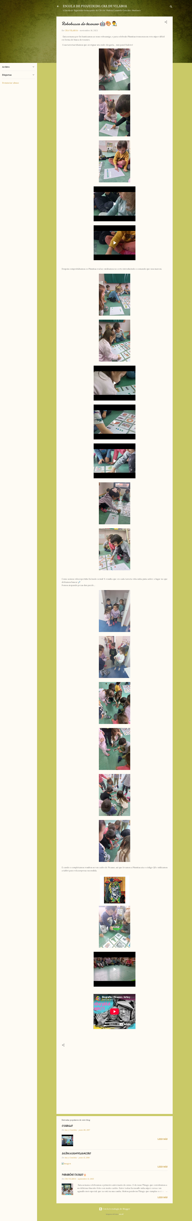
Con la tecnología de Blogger (116, 1209)
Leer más (162, 1139)
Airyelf (121, 1214)
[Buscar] (171, 7)
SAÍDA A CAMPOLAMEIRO (76, 1153)
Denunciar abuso (10, 82)
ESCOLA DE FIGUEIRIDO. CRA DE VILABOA (95, 6)
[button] (165, 22)
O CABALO (67, 1126)
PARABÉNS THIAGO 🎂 (74, 1174)
